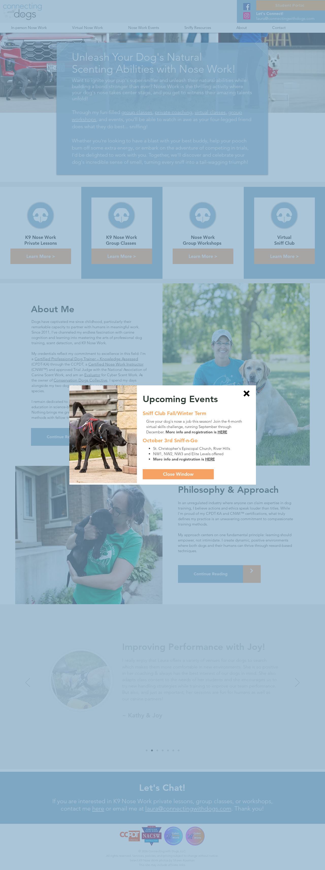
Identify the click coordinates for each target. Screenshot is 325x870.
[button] (246, 393)
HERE (222, 432)
